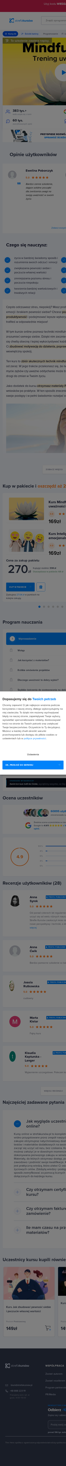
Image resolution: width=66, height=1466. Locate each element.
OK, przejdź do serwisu (19, 765)
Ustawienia (33, 754)
